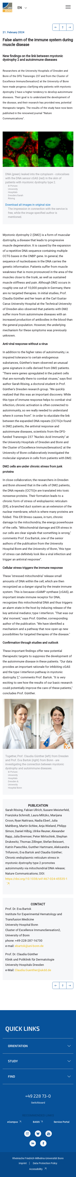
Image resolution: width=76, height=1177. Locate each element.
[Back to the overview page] (62, 27)
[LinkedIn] (33, 1144)
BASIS (36, 1121)
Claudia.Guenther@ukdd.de (33, 970)
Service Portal (61, 1121)
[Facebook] (43, 1144)
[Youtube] (48, 1134)
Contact (38, 904)
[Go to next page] (70, 27)
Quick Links (22, 1028)
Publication (38, 805)
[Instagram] (27, 1134)
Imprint (23, 1163)
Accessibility (36, 1169)
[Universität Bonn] (7, 7)
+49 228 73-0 (38, 1095)
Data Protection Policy (45, 1163)
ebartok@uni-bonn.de (29, 946)
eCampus (12, 1121)
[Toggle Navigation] (68, 7)
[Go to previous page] (56, 27)
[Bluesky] (38, 1134)
